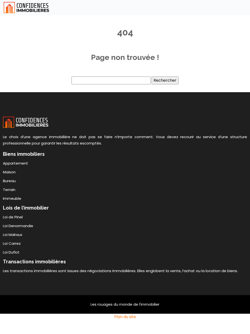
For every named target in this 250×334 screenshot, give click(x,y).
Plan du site (125, 317)
